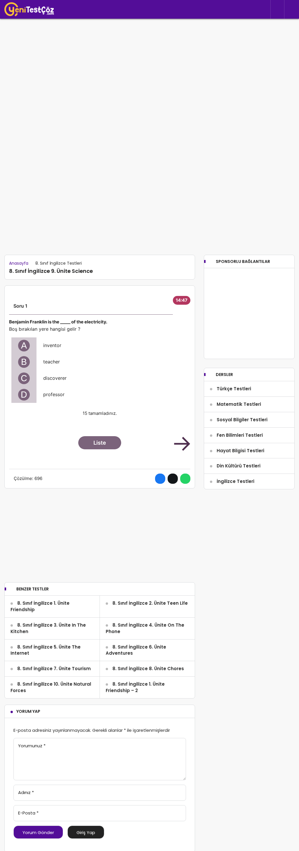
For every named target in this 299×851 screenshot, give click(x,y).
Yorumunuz (32, 746)
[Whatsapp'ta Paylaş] (185, 479)
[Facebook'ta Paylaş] (160, 479)
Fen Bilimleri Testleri (240, 435)
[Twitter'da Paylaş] (173, 479)
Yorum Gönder (38, 832)
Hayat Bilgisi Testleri (240, 451)
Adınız (26, 792)
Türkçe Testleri (234, 389)
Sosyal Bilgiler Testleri (242, 420)
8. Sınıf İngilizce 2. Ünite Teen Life (150, 603)
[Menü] (291, 9)
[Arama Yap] (277, 9)
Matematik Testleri (239, 404)
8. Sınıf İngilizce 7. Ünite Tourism (54, 668)
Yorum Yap (28, 711)
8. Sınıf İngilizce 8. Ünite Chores (148, 668)
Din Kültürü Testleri (238, 466)
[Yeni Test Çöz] (29, 9)
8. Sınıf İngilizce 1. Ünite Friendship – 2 (135, 687)
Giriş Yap (86, 832)
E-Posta (28, 813)
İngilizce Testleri (235, 481)
